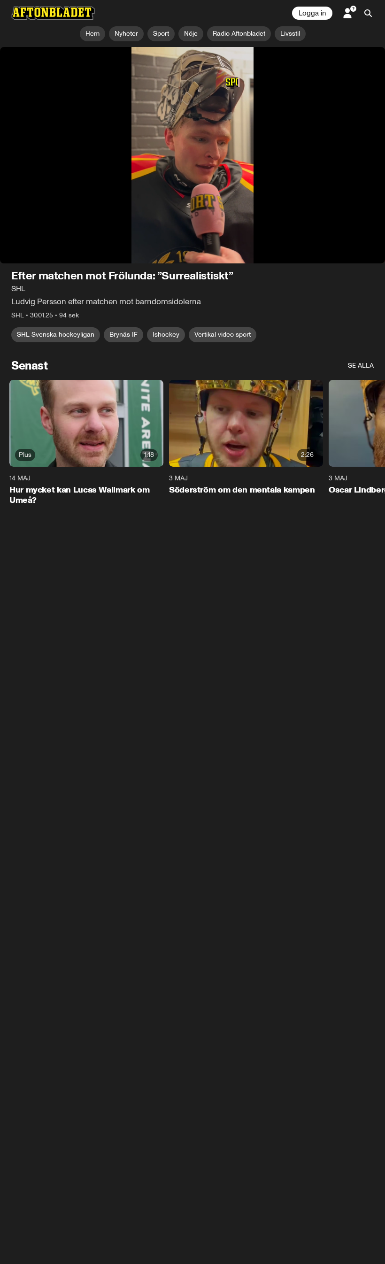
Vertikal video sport (222, 335)
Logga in (312, 13)
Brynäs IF (123, 335)
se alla (361, 366)
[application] (192, 155)
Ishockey (166, 335)
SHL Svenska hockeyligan (55, 335)
